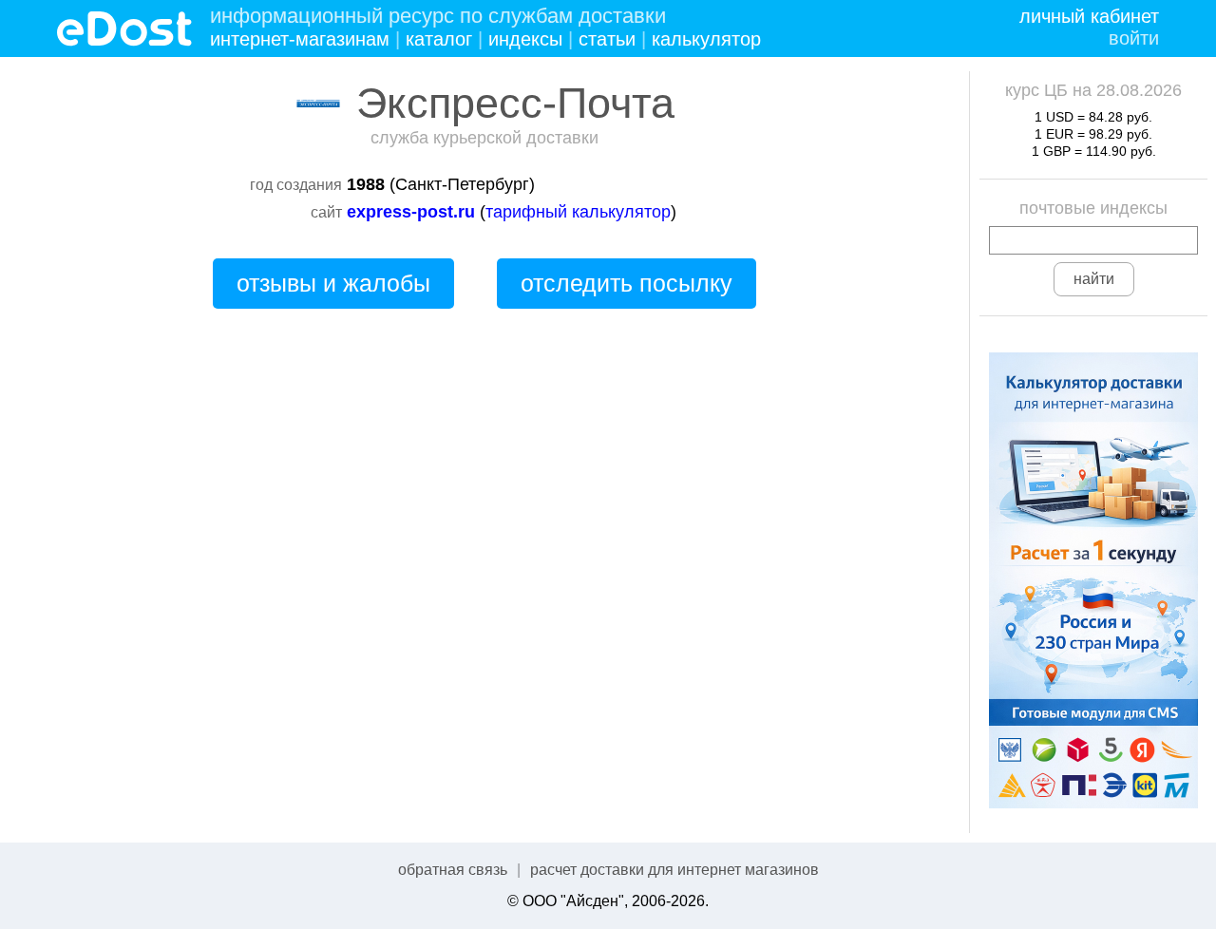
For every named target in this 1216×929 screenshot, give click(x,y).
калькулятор (706, 38)
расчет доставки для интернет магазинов (674, 870)
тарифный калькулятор (578, 211)
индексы (525, 38)
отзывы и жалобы (333, 283)
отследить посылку (626, 283)
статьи (607, 38)
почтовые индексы (1093, 208)
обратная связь (452, 870)
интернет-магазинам (300, 38)
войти (1134, 38)
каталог (439, 38)
